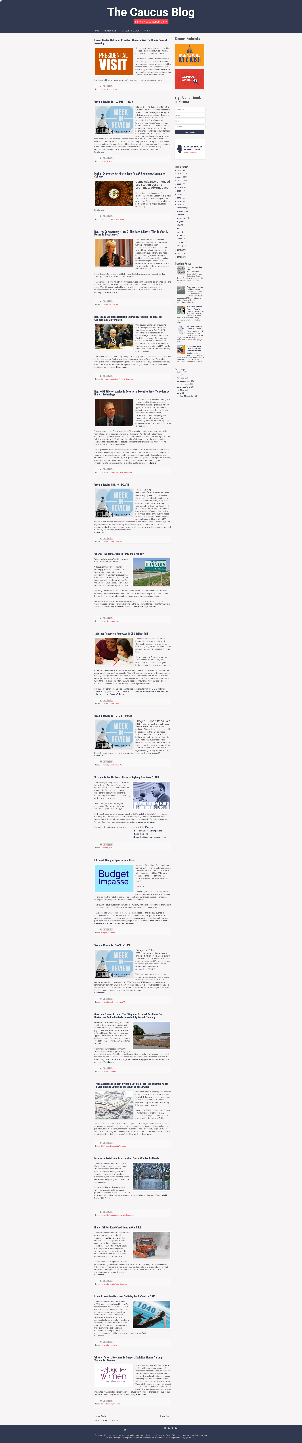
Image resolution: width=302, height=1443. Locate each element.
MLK (110, 848)
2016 (179, 205)
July (178, 225)
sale (129, 753)
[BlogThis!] (104, 86)
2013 (179, 257)
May (179, 232)
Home (96, 30)
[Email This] (101, 86)
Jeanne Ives (113, 304)
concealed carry (184, 381)
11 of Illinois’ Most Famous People (194, 308)
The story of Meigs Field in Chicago (195, 288)
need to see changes (104, 146)
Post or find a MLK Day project (148, 831)
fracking (180, 390)
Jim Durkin (113, 89)
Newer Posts (100, 1416)
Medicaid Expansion (185, 396)
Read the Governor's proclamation (150, 837)
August (180, 221)
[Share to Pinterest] (111, 86)
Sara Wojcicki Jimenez (125, 1215)
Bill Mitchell (106, 1146)
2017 (179, 201)
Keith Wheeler (126, 472)
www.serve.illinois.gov (146, 822)
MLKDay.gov (147, 827)
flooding (112, 1071)
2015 (179, 250)
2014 (179, 253)
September (182, 218)
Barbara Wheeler (162, 1365)
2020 (179, 191)
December (181, 208)
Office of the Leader (130, 30)
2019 (179, 194)
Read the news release (145, 834)
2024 (179, 177)
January (180, 246)
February (181, 242)
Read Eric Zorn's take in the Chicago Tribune (135, 606)
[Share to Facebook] (109, 86)
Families (180, 378)
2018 (179, 198)
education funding (118, 379)
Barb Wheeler (106, 1404)
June (179, 228)
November (181, 211)
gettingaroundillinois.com (106, 1238)
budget (104, 219)
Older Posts (165, 1416)
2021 (179, 187)
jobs (179, 375)
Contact (148, 30)
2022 (179, 184)
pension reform (183, 387)
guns (179, 393)
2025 (179, 174)
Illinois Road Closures (118, 1284)
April (179, 235)
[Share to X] (106, 86)
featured (104, 89)
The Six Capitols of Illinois (195, 268)
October (181, 214)
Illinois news (114, 472)
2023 (179, 181)
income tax (113, 1345)
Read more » (99, 152)
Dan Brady (105, 379)
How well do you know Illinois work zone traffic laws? (195, 348)
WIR (110, 161)
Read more (112, 292)
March (179, 239)
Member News (110, 30)
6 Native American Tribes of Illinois (194, 327)
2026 (179, 170)
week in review (115, 1002)
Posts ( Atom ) (111, 1420)
